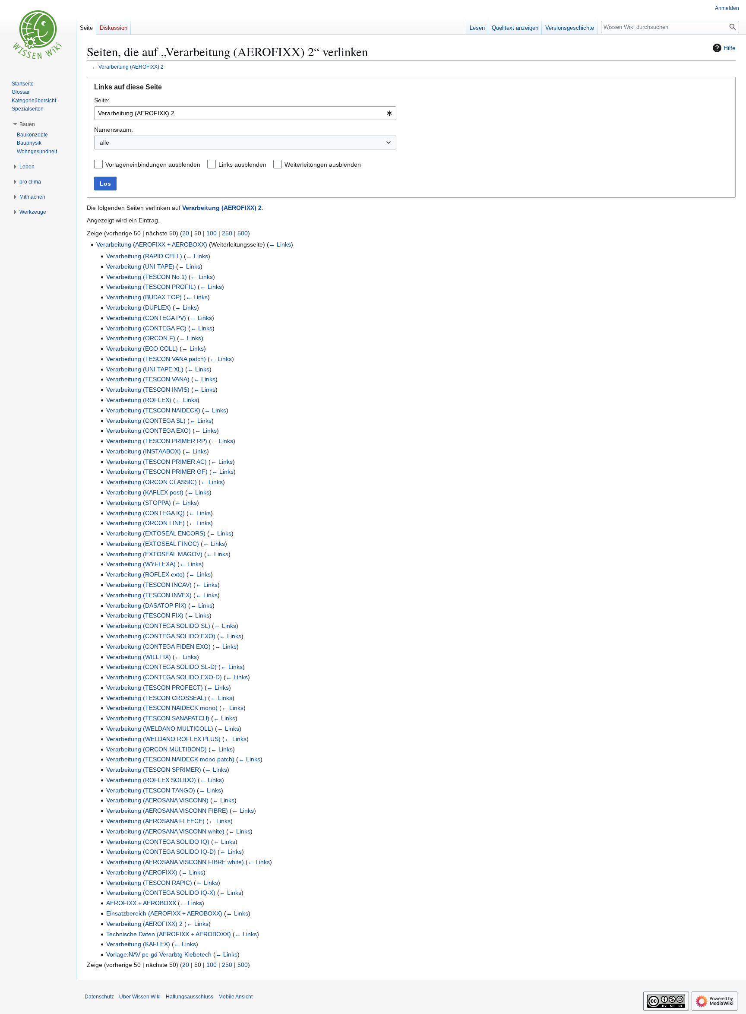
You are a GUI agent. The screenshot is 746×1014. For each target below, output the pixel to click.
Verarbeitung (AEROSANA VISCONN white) (165, 831)
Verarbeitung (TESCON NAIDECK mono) (162, 707)
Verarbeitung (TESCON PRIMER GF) (157, 471)
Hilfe (730, 47)
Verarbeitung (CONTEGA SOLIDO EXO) (160, 636)
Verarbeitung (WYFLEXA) (141, 564)
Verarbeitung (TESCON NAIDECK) (153, 410)
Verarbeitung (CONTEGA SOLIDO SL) (158, 625)
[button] (27, 124)
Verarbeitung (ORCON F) (140, 338)
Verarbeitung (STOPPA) (138, 502)
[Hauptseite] (38, 34)
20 (185, 233)
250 (227, 233)
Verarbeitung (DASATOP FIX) (146, 605)
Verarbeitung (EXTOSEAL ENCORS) (155, 533)
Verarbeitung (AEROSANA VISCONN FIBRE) (167, 810)
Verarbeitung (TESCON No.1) (146, 276)
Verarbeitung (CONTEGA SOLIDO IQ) (157, 841)
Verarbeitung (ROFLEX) (138, 399)
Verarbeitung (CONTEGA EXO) (148, 430)
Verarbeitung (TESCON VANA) (148, 379)
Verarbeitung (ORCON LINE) (145, 523)
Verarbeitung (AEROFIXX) (141, 872)
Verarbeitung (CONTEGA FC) (146, 328)
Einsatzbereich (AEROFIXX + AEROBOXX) (164, 913)
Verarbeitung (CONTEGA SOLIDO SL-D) (161, 666)
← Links (280, 244)
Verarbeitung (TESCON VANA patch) (156, 358)
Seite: (102, 100)
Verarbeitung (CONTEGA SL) (146, 420)
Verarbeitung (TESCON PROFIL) (151, 286)
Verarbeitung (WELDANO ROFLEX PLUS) (163, 738)
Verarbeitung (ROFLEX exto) (145, 574)
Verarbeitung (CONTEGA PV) (146, 317)
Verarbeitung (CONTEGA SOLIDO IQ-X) (160, 892)
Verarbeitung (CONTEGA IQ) (145, 513)
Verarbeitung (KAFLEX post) (144, 492)
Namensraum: (113, 129)
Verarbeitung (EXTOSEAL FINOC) (152, 543)
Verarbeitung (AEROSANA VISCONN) (157, 800)
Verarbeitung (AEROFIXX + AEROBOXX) (151, 244)
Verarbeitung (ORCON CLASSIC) (151, 481)
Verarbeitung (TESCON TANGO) (150, 790)
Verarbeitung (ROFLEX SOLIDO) (151, 779)
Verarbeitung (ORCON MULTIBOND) (156, 749)
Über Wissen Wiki (140, 997)
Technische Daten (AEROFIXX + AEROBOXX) (168, 934)
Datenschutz (99, 997)
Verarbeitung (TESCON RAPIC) (149, 882)
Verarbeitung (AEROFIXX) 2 (131, 67)
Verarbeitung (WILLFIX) (138, 656)
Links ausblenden (242, 164)
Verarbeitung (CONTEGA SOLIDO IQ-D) (161, 851)
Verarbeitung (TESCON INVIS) (148, 389)
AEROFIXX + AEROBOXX (141, 903)
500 (242, 233)
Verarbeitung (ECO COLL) (142, 348)
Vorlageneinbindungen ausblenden (152, 164)
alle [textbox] (104, 142)
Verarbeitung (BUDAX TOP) (144, 297)
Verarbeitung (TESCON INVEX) (149, 595)
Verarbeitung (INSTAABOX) (143, 451)
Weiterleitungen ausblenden (322, 164)
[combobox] (245, 113)
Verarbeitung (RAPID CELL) (144, 256)
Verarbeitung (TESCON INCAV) (149, 584)
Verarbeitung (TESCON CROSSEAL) (156, 697)
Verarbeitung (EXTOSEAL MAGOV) (154, 554)
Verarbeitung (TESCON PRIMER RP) (156, 440)
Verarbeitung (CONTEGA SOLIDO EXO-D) (164, 677)
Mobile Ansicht (235, 997)
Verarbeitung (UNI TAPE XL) (144, 369)
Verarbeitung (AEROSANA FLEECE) (155, 821)
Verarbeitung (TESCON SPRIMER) (153, 769)
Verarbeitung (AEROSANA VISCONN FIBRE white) (175, 862)
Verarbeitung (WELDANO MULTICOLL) (159, 728)
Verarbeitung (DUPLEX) (138, 307)
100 (211, 233)
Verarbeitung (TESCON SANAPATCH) (157, 718)
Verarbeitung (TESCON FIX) (144, 615)
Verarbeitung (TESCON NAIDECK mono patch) (170, 759)
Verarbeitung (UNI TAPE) (140, 266)
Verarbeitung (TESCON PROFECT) (154, 687)
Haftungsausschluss (189, 997)
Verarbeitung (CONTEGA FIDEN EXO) (158, 646)
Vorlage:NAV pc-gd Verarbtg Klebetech (159, 954)
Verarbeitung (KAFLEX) (138, 944)
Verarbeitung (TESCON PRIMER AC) (156, 461)
